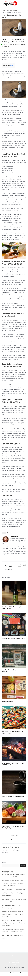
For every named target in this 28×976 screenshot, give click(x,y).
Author (3, 532)
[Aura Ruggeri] (5, 539)
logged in (12, 850)
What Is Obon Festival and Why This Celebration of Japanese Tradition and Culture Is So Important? (13, 883)
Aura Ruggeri (10, 39)
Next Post (14, 840)
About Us (14, 956)
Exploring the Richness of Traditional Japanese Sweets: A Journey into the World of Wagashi (12, 914)
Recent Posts (10, 532)
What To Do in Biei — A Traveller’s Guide (13, 889)
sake (15, 100)
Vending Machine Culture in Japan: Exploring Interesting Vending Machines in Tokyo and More (14, 923)
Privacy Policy (14, 960)
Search (4, 862)
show (11, 65)
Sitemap (14, 964)
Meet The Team (14, 958)
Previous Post (14, 835)
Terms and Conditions (14, 962)
